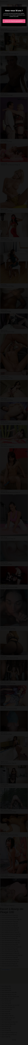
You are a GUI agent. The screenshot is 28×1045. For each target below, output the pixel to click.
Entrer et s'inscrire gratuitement (14, 21)
